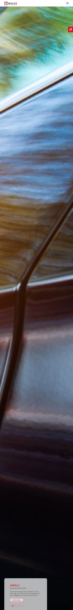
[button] (11, 606)
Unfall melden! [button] (16, 600)
